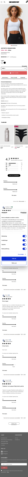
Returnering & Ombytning (6, 439)
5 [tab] (15, 45)
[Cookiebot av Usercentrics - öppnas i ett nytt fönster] (20, 213)
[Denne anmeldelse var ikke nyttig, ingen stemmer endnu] (24, 289)
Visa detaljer (21, 254)
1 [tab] (11, 45)
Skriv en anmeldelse (14, 175)
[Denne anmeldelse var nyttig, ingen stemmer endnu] (21, 289)
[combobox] (19, 201)
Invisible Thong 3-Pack (19, 146)
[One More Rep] (14, 2)
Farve (2, 60)
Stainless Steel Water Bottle (5, 146)
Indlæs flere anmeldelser (14, 423)
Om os (16, 438)
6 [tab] (16, 45)
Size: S (3, 68)
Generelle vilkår (4, 441)
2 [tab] (12, 45)
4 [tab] (14, 45)
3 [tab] (13, 45)
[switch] (24, 240)
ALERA (8, 52)
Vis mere (14, 195)
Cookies (3, 445)
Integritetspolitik (4, 443)
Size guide (24, 66)
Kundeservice (4, 438)
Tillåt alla (14, 258)
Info (8, 472)
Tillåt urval (14, 263)
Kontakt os (17, 439)
